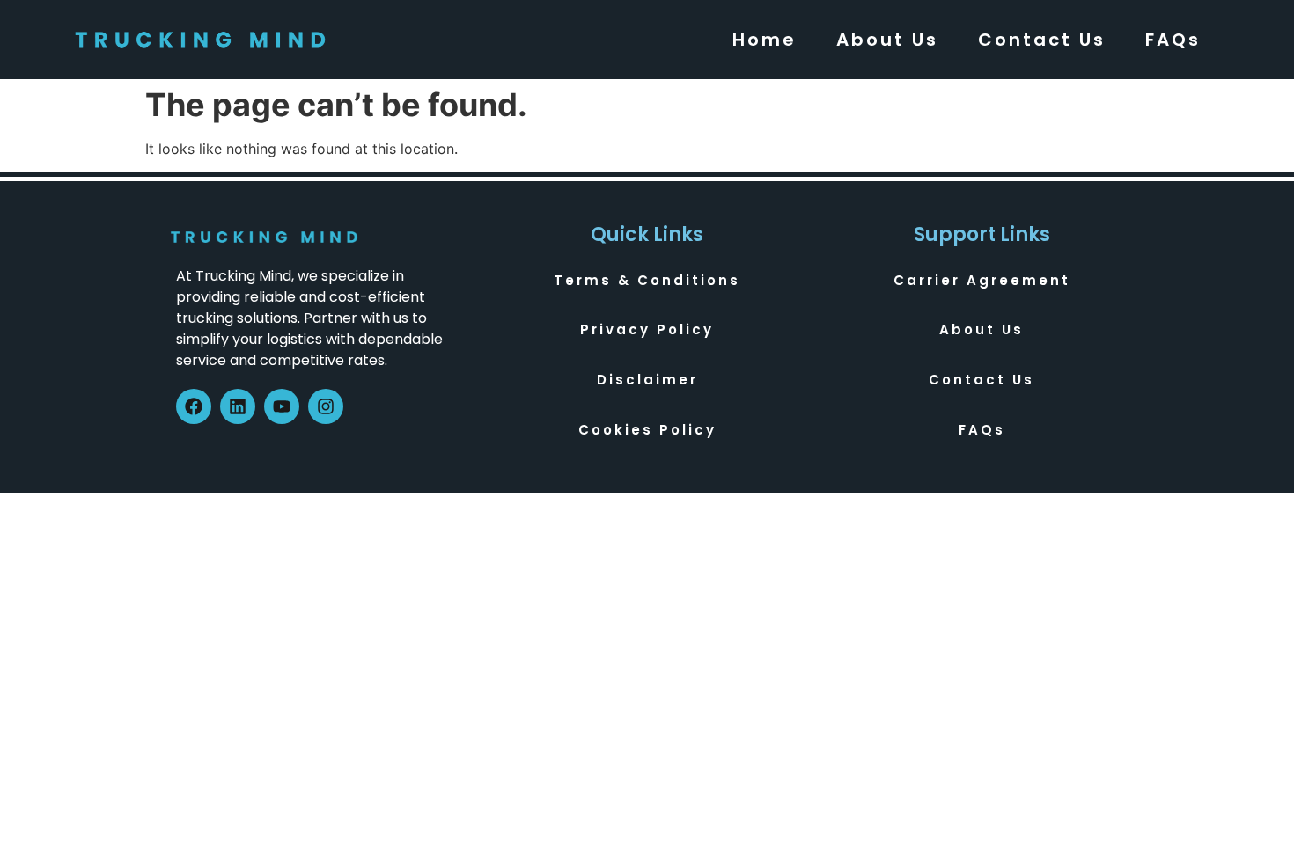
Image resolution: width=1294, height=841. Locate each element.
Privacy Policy (647, 329)
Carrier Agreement (981, 280)
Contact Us (1042, 39)
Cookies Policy (647, 429)
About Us (887, 39)
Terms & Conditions (647, 280)
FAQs (1173, 39)
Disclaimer (647, 379)
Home (764, 39)
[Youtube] (281, 406)
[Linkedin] (237, 406)
